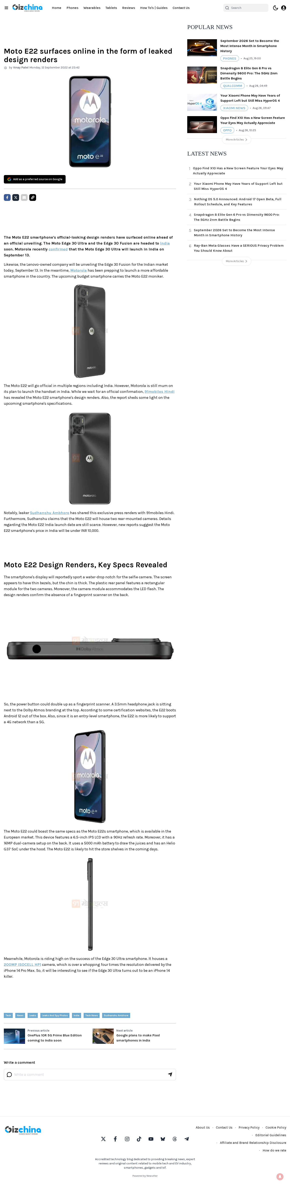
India (165, 243)
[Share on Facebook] (7, 197)
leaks (32, 1015)
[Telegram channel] (186, 1139)
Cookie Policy (276, 1127)
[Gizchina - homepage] (27, 7)
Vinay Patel (20, 67)
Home (56, 8)
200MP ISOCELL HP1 (22, 964)
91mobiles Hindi (160, 391)
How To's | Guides (154, 8)
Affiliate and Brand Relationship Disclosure (253, 1143)
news (20, 1015)
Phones (72, 8)
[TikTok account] (139, 1139)
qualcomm (232, 86)
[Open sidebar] (6, 7)
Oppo (227, 130)
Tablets (111, 8)
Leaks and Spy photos (55, 1015)
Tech (8, 1015)
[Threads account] (174, 1139)
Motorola (78, 270)
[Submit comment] (170, 1074)
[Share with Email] (24, 197)
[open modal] (283, 7)
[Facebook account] (115, 1139)
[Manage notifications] (280, 1176)
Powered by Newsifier (145, 1175)
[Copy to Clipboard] (32, 197)
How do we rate (274, 1150)
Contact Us (181, 8)
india (76, 1015)
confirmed (58, 249)
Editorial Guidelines (270, 1135)
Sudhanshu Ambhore (49, 512)
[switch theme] (276, 8)
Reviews (128, 8)
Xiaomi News (234, 108)
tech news (91, 1015)
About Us (203, 1127)
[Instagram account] (127, 1139)
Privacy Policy (249, 1127)
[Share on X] (15, 197)
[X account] (103, 1139)
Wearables (91, 8)
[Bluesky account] (162, 1139)
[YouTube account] (150, 1139)
